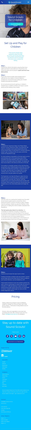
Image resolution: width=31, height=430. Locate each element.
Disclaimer (4, 384)
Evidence (4, 363)
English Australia (4, 419)
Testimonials (4, 367)
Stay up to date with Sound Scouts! (15, 324)
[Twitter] (11, 336)
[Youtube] (15, 336)
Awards (3, 377)
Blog (3, 382)
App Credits (4, 386)
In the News (4, 379)
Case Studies (4, 365)
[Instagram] (20, 336)
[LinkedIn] (24, 336)
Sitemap (3, 368)
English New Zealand (5, 421)
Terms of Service (5, 374)
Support (3, 361)
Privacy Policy (4, 375)
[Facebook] (7, 336)
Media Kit (4, 381)
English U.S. (3, 418)
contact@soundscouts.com (11, 314)
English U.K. (3, 423)
